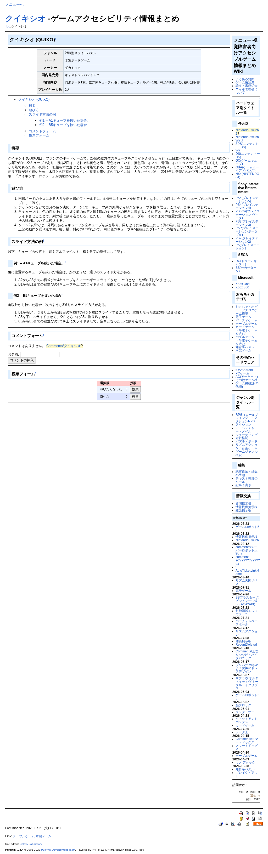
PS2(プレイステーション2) (247, 239)
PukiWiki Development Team (58, 849)
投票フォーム (39, 135)
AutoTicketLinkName (247, 572)
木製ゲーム (243, 350)
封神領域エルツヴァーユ (247, 612)
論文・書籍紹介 (247, 85)
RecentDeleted (246, 644)
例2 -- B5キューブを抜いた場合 (63, 125)
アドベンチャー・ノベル (245, 429)
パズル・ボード (247, 441)
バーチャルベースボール (247, 622)
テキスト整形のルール (247, 480)
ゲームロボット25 (247, 696)
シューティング (247, 434)
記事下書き (243, 485)
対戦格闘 (242, 438)
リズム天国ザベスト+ (247, 582)
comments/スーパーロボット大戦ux (247, 550)
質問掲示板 (243, 503)
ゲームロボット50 (247, 528)
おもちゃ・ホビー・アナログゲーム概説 (247, 310)
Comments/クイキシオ (63, 346)
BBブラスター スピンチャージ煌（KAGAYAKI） (247, 601)
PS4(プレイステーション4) (247, 206)
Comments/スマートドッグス (247, 740)
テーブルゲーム (247, 323)
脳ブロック (243, 705)
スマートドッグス (247, 747)
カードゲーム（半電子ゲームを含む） (247, 330)
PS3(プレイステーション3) (247, 223)
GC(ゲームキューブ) (246, 162)
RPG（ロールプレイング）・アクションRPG (247, 418)
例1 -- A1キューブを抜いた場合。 (64, 120)
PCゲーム (242, 373)
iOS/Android (244, 370)
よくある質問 (245, 79)
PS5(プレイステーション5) (247, 199)
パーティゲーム (247, 320)
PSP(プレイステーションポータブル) (247, 231)
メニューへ (14, 4)
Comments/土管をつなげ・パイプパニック (247, 655)
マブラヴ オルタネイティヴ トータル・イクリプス (247, 683)
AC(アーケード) (247, 376)
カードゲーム (245, 725)
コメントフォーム (42, 131)
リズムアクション (247, 632)
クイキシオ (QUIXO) (33, 99)
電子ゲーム (243, 316)
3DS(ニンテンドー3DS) (247, 145)
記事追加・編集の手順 (247, 473)
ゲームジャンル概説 (247, 453)
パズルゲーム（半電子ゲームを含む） (247, 340)
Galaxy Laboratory (31, 843)
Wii (238, 150)
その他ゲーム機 (247, 380)
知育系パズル (245, 347)
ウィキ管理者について (247, 90)
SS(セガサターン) (246, 269)
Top (7, 26)
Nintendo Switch (247, 137)
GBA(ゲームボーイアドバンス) (247, 169)
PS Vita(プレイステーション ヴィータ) (248, 214)
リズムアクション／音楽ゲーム (247, 446)
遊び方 (34, 110)
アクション (243, 424)
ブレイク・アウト (247, 774)
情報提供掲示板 (247, 507)
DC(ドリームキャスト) (246, 262)
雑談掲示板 (243, 510)
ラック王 (242, 732)
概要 (32, 105)
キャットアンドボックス (247, 720)
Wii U (239, 140)
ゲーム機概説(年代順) (247, 385)
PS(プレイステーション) (248, 246)
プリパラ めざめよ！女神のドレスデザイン (247, 668)
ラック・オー (245, 712)
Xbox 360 (242, 287)
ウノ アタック (245, 762)
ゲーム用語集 (245, 82)
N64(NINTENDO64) (247, 175)
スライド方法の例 (42, 114)
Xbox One (243, 284)
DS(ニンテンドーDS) (248, 155)
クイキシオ (25, 18)
